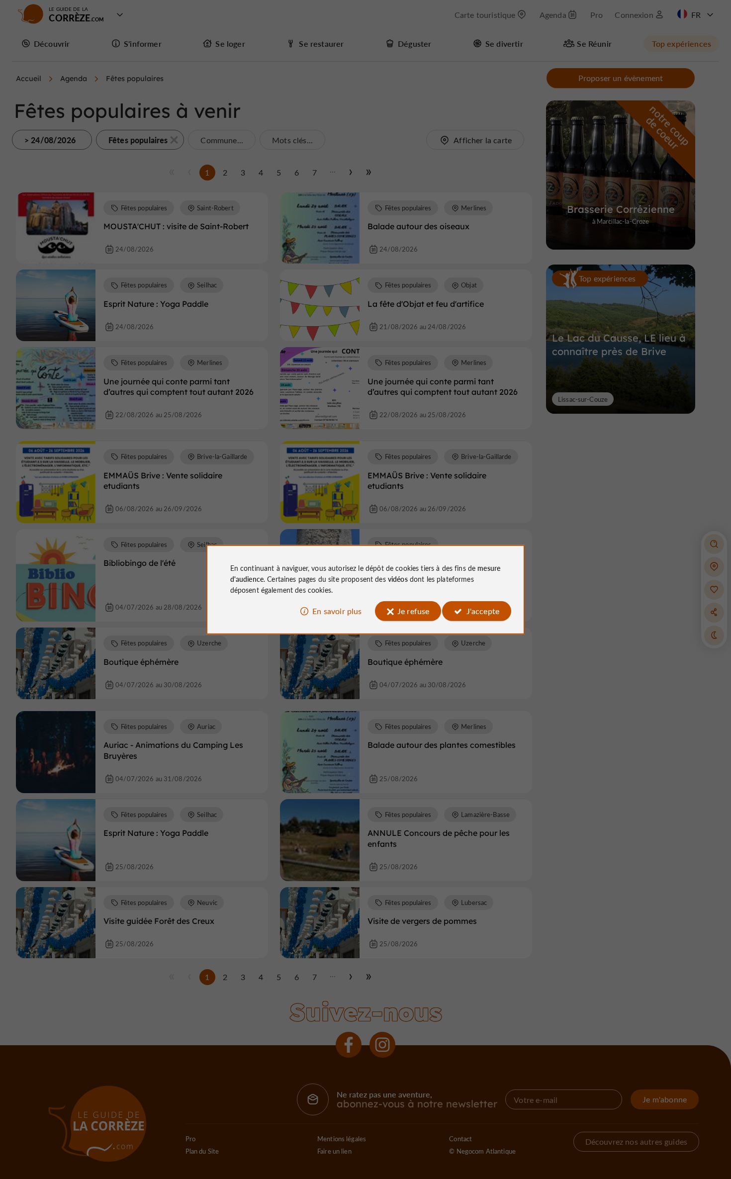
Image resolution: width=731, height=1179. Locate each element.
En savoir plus (337, 611)
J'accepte (482, 611)
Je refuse (413, 611)
